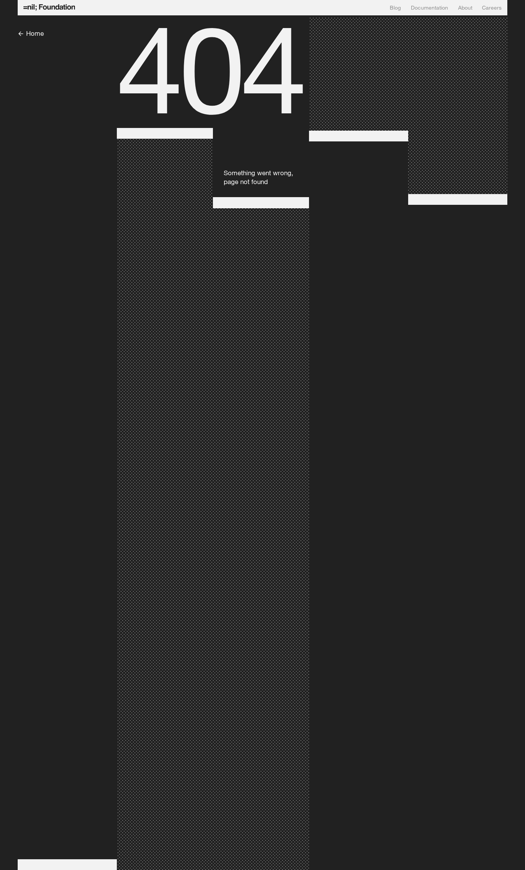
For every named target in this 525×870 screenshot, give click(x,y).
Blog (395, 7)
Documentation (429, 7)
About (465, 7)
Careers (492, 7)
